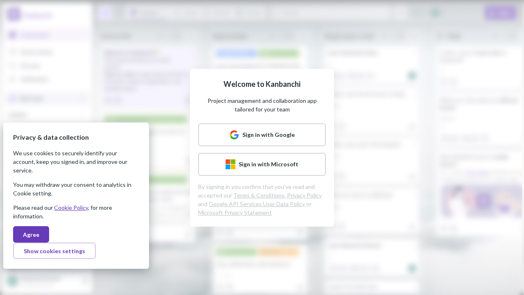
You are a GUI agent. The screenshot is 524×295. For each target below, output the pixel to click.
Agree (31, 234)
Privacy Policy (304, 195)
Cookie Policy (71, 207)
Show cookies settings (54, 250)
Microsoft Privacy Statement (235, 212)
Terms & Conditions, (260, 195)
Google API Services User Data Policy (257, 203)
